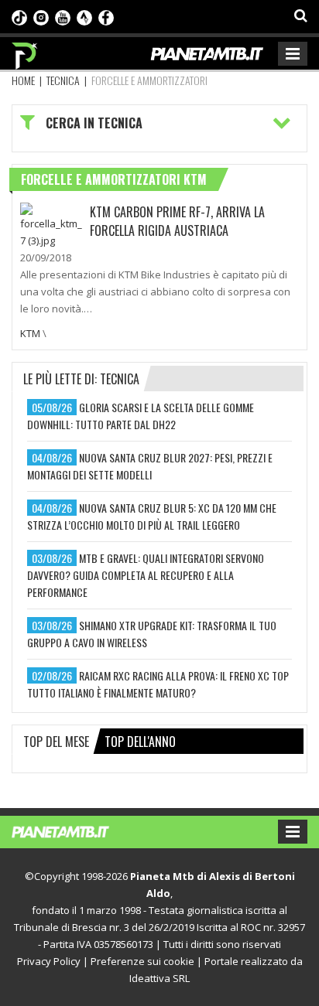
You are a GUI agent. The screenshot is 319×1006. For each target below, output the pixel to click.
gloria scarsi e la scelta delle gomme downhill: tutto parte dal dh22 (140, 415)
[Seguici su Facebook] (106, 16)
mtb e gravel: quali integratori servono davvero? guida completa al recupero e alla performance (145, 575)
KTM (30, 333)
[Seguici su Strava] (84, 16)
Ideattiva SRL (159, 978)
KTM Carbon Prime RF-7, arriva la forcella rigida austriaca (177, 221)
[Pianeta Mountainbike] (25, 52)
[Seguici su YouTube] (62, 16)
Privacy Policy (49, 961)
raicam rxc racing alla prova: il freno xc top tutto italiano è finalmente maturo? (158, 684)
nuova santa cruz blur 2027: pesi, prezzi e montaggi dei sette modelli (150, 466)
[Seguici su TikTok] (19, 16)
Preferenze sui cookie (142, 961)
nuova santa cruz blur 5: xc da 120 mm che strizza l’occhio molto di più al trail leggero (151, 516)
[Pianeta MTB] (75, 830)
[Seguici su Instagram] (41, 16)
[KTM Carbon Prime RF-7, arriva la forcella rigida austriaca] (51, 224)
